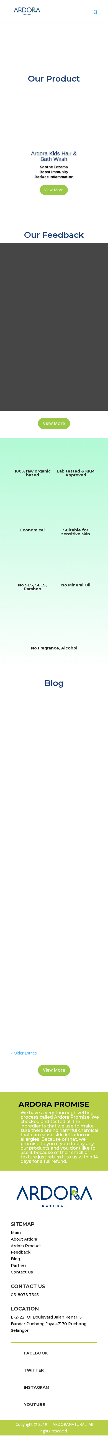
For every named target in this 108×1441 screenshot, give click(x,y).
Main (16, 1232)
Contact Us (22, 1272)
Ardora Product (26, 1245)
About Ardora (24, 1239)
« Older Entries (24, 1053)
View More (53, 189)
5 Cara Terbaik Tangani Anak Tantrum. (51, 864)
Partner (18, 1265)
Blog (15, 1258)
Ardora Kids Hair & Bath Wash (54, 156)
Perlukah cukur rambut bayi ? (51, 769)
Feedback (20, 1252)
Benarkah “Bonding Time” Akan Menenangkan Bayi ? (48, 973)
